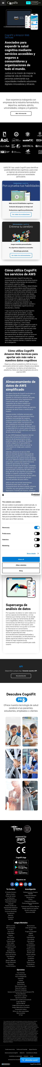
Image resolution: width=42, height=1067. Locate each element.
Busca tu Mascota (11, 960)
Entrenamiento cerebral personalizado (20, 999)
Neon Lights (10, 943)
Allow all (21, 559)
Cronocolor (11, 964)
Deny (21, 571)
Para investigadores (20, 976)
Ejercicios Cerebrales (20, 990)
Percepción (11, 917)
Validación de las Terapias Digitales (30, 893)
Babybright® (20, 982)
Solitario (10, 935)
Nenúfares (31, 960)
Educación (21, 978)
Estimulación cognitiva (20, 995)
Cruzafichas (31, 958)
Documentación (21, 676)
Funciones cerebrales (11, 909)
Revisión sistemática (30, 910)
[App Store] (21, 862)
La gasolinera (31, 947)
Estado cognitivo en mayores (30, 908)
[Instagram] (25, 884)
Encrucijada (31, 939)
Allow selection (21, 565)
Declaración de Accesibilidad (15, 1059)
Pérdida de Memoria (10, 905)
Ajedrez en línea (10, 925)
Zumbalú (30, 935)
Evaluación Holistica (30, 901)
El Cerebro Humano (10, 892)
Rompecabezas (31, 945)
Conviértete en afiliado (31, 1052)
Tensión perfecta (30, 954)
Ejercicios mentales (21, 997)
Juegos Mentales (20, 1001)
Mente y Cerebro (10, 894)
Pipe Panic (11, 931)
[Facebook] (12, 884)
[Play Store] (21, 867)
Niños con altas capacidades (21, 1011)
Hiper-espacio (31, 941)
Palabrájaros (30, 964)
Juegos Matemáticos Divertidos (20, 1007)
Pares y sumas (31, 949)
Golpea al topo (31, 962)
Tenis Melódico (11, 956)
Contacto (26, 1056)
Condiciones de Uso (10, 1049)
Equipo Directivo (33, 1049)
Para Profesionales (21, 974)
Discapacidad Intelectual (11, 907)
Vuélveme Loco (11, 945)
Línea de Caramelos (30, 927)
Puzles (31, 929)
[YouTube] (21, 884)
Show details (31, 553)
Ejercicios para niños (20, 986)
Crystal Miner (10, 933)
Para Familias (21, 972)
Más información (21, 113)
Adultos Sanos (30, 897)
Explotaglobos (31, 937)
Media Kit (22, 1052)
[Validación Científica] (21, 156)
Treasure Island (11, 941)
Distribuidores (21, 984)
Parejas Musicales (11, 962)
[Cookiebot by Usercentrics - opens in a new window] (31, 495)
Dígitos (31, 933)
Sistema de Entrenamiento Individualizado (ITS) (21, 992)
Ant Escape (11, 939)
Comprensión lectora (21, 1009)
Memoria (10, 915)
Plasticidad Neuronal (11, 900)
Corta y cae (31, 956)
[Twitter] (17, 884)
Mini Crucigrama (10, 927)
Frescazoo (31, 943)
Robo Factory (10, 937)
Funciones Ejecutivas (11, 911)
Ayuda (31, 1056)
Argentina (6, 1064)
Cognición (10, 903)
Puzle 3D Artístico (11, 966)
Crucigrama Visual (11, 947)
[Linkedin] (30, 884)
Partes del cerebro (11, 896)
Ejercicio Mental (21, 1003)
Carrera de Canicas (10, 954)
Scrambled (11, 958)
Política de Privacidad (22, 1049)
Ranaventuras (31, 925)
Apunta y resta (31, 950)
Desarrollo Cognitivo (20, 988)
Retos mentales (21, 1013)
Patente (21, 980)
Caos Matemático (11, 952)
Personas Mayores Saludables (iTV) (30, 904)
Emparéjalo (11, 949)
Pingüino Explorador (31, 931)
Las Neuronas (11, 898)
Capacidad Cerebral (10, 902)
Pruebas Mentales (21, 994)
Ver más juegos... (31, 966)
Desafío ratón (31, 952)
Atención (10, 919)
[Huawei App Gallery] (21, 872)
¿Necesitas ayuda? (31, 1060)
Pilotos (30, 899)
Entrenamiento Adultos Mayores (30, 906)
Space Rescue (10, 950)
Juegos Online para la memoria (20, 1005)
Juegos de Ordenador (30, 895)
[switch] (37, 533)
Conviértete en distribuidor (15, 1056)
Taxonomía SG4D (30, 912)
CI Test (21, 1015)
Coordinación (10, 913)
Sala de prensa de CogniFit (11, 1052)
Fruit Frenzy (10, 929)
